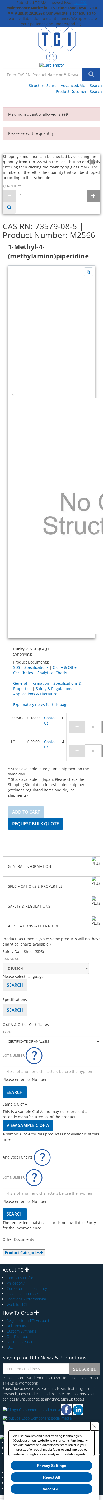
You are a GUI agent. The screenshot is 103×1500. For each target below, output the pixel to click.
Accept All (52, 1489)
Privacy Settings (51, 1465)
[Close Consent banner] (94, 1426)
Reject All (51, 1477)
